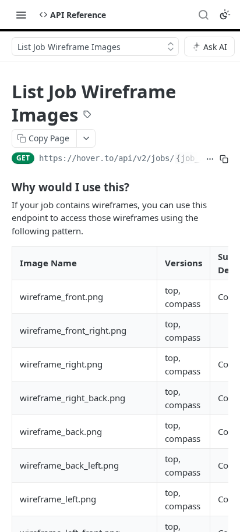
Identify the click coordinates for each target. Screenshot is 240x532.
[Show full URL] (210, 159)
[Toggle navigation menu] (21, 14)
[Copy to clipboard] (224, 159)
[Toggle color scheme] (225, 14)
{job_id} (194, 158)
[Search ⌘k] (203, 14)
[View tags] (87, 116)
